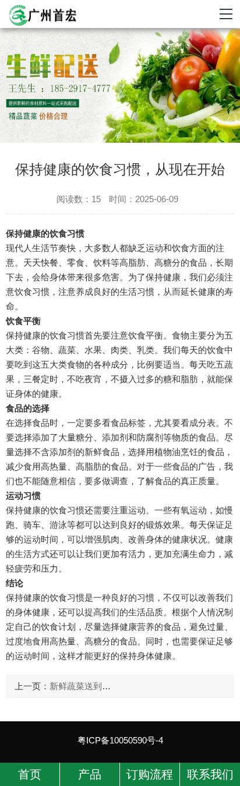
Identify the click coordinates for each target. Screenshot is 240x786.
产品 (89, 774)
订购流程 (149, 774)
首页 (29, 774)
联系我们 (210, 774)
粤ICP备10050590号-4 (120, 740)
